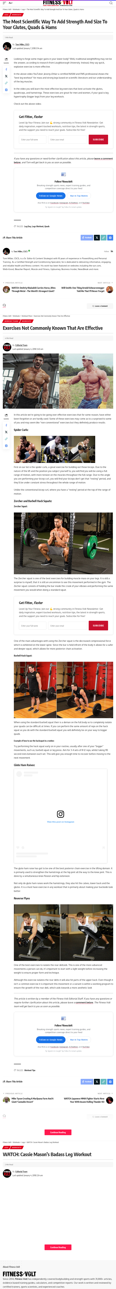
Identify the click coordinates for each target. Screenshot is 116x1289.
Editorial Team (21, 345)
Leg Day (27, 226)
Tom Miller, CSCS (22, 44)
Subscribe (98, 139)
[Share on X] (6, 76)
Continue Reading (58, 1132)
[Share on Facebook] (6, 69)
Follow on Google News (50, 196)
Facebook (54, 203)
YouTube (86, 203)
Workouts (16, 15)
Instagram (63, 203)
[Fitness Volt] (58, 3)
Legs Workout (37, 226)
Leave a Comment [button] (101, 306)
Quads (47, 226)
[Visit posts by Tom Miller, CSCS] (6, 251)
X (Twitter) (73, 203)
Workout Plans (11, 321)
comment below (84, 1002)
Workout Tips (29, 1070)
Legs (6, 15)
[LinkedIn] (112, 251)
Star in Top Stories (79, 196)
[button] (5, 3)
